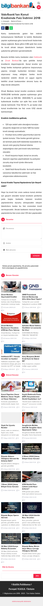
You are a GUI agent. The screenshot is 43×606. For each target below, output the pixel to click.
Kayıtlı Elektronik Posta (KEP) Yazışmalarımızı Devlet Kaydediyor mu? (31, 396)
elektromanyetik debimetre (21, 601)
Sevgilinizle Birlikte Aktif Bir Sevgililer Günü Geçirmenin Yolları (32, 427)
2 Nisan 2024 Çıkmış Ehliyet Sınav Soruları (31, 457)
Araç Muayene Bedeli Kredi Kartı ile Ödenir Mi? (31, 358)
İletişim (30, 589)
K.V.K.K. (22, 589)
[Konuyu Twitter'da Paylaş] (7, 28)
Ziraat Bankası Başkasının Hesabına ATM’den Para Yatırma (10, 327)
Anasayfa (6, 21)
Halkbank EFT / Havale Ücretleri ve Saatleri (10, 357)
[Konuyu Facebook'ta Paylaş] (3, 28)
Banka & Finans (16, 21)
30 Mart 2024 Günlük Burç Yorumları (31, 516)
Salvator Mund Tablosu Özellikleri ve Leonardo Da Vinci (31, 327)
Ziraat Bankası (12, 60)
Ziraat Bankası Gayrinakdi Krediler (9, 296)
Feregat (13, 589)
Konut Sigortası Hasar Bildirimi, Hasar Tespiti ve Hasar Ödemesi (10, 396)
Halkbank (38, 57)
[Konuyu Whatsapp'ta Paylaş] (11, 28)
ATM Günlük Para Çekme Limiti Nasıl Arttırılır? (29, 486)
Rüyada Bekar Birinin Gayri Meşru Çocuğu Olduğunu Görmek (30, 548)
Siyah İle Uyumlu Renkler (8, 426)
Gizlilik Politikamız (21, 584)
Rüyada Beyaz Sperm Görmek (10, 516)
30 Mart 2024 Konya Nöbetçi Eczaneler (9, 547)
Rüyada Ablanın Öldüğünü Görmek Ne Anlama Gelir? (10, 458)
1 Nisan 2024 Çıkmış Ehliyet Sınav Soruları (10, 485)
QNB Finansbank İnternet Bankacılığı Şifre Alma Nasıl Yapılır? (32, 297)
